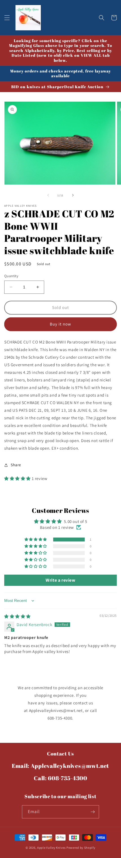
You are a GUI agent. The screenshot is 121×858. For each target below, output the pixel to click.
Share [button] (16, 464)
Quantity (11, 276)
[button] (7, 18)
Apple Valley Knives (51, 848)
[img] (17, 616)
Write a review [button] (60, 580)
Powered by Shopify (80, 848)
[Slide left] (48, 195)
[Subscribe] (92, 811)
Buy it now (60, 324)
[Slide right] (73, 195)
